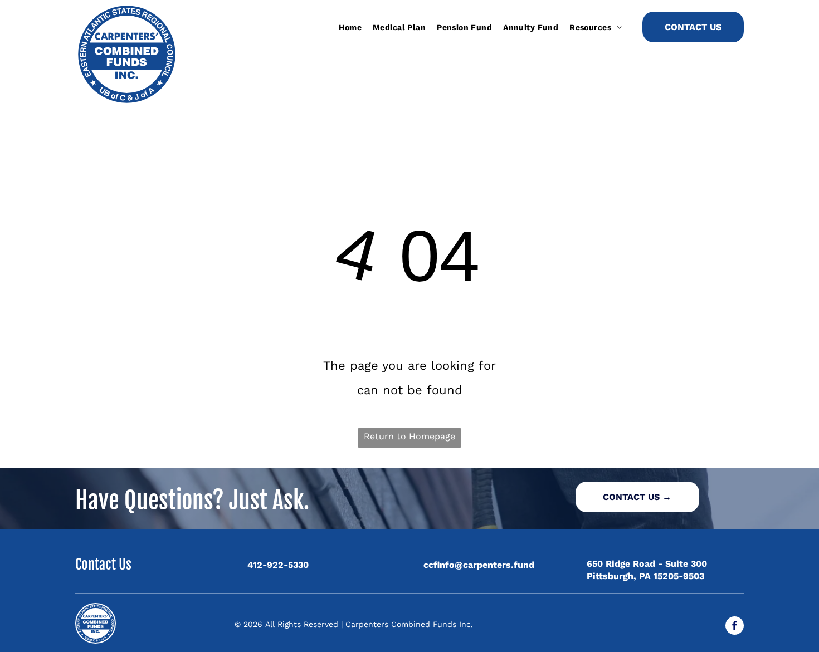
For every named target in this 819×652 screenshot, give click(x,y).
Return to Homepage (409, 436)
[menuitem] (350, 27)
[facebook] (734, 627)
